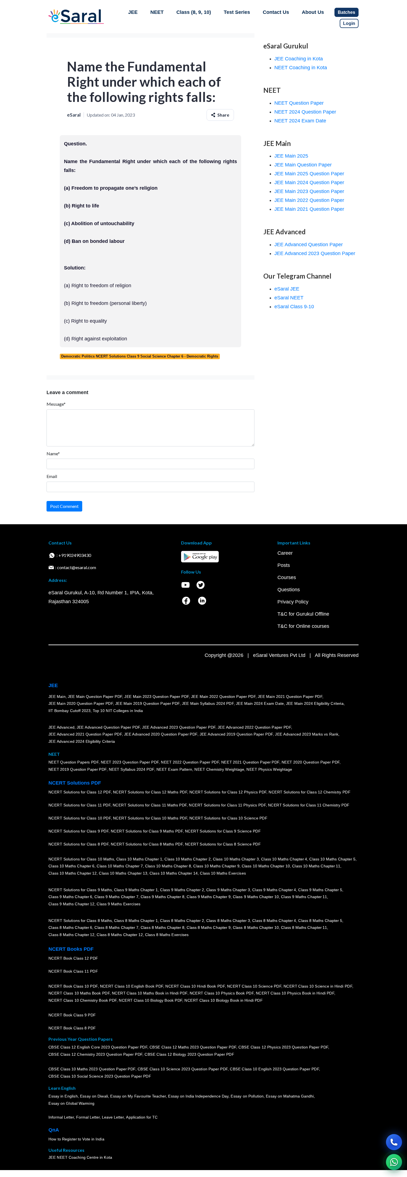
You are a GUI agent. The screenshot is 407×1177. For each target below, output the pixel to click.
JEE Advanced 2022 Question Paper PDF (254, 727)
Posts (283, 565)
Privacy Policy (292, 602)
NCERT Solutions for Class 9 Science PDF (223, 831)
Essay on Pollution (247, 1096)
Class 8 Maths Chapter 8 (162, 928)
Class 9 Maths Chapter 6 (70, 897)
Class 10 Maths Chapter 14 (174, 873)
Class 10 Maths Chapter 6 (71, 866)
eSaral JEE (286, 289)
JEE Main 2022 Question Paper (309, 200)
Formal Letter (88, 1117)
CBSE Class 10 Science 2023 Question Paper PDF (183, 1069)
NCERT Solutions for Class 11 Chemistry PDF (308, 805)
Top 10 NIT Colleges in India (118, 710)
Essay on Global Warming (71, 1103)
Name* (53, 453)
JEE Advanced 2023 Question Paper (314, 253)
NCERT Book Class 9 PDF (72, 1015)
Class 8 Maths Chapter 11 (304, 928)
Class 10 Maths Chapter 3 (236, 859)
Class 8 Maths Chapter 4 (274, 920)
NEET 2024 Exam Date (300, 121)
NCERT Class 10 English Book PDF (131, 986)
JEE (133, 12)
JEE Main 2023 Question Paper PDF (156, 696)
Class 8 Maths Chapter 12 (71, 934)
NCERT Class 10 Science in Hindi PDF (318, 986)
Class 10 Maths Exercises (223, 873)
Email (52, 476)
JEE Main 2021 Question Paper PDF (290, 696)
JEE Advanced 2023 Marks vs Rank (306, 734)
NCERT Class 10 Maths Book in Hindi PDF (149, 993)
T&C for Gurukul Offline (303, 614)
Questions (288, 589)
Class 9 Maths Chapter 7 (116, 897)
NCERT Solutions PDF (74, 783)
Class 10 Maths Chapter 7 (120, 866)
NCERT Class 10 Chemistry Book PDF (82, 1000)
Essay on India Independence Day (198, 1096)
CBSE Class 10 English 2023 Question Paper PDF (274, 1069)
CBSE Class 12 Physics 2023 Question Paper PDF (283, 1047)
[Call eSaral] (394, 1142)
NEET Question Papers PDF (73, 762)
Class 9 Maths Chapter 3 (228, 890)
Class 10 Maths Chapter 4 (284, 859)
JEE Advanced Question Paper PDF (108, 727)
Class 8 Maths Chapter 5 (320, 920)
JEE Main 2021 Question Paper (309, 209)
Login (349, 23)
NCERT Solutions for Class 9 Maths (80, 890)
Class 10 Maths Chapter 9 (216, 866)
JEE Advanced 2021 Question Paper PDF (85, 734)
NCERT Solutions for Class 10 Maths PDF (150, 818)
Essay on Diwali (94, 1096)
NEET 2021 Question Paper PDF (250, 762)
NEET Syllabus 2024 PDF (131, 769)
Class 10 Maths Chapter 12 (72, 873)
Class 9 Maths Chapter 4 (274, 890)
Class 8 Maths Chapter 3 (228, 920)
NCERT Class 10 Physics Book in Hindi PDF (295, 993)
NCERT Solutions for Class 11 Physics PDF (227, 805)
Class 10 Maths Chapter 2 (187, 859)
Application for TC (142, 1117)
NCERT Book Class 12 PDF (73, 958)
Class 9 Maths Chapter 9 (208, 897)
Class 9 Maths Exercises (118, 904)
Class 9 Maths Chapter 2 (182, 890)
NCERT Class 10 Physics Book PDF (222, 993)
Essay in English (63, 1096)
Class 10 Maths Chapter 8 (168, 866)
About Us (313, 12)
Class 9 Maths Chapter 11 (304, 897)
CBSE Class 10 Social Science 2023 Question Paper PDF (99, 1076)
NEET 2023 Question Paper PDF (130, 762)
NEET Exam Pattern (174, 769)
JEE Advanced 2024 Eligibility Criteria (81, 741)
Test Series (237, 12)
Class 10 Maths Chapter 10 (266, 866)
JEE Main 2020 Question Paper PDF (80, 703)
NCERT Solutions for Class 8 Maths (80, 920)
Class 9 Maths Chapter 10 (256, 897)
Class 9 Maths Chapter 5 (320, 890)
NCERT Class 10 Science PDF (254, 986)
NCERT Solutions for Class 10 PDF (79, 818)
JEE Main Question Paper (303, 165)
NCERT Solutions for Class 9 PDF (78, 831)
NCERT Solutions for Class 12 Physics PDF (227, 792)
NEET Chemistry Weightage (219, 769)
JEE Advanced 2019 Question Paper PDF (236, 734)
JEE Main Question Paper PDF (95, 696)
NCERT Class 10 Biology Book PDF (150, 1000)
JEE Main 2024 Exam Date (260, 703)
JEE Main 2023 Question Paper (309, 191)
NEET (157, 12)
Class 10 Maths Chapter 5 (332, 859)
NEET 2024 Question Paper (305, 112)
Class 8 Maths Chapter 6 (70, 928)
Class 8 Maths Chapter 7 (116, 928)
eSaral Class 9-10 (294, 306)
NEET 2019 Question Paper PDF (77, 769)
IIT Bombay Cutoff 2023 (69, 710)
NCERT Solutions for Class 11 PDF (79, 805)
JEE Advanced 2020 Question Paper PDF (160, 734)
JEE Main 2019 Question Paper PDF (147, 703)
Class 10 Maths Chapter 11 (316, 866)
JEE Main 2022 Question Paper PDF (223, 696)
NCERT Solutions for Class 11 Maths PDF (150, 805)
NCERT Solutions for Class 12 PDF (79, 792)
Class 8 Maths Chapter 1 (136, 920)
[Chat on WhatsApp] (394, 1162)
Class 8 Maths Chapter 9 (208, 928)
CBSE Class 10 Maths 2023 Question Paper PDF (91, 1069)
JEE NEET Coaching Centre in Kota (80, 1157)
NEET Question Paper (299, 103)
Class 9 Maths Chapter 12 (71, 904)
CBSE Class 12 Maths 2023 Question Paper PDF (193, 1047)
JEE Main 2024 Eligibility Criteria (315, 703)
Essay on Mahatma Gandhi (290, 1096)
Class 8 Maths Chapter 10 (256, 928)
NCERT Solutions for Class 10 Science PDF (228, 818)
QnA (53, 1130)
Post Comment (64, 506)
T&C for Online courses (303, 626)
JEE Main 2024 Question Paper (309, 182)
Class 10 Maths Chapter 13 (123, 873)
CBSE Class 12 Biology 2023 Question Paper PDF (189, 1054)
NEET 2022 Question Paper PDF (190, 762)
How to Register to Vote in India (76, 1139)
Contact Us (276, 12)
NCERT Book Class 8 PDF (72, 1028)
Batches (346, 12)
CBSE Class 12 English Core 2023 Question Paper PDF (97, 1047)
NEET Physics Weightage (269, 769)
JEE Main (57, 696)
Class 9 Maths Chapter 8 (162, 897)
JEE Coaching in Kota (298, 58)
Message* (56, 404)
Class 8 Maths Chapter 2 (182, 920)
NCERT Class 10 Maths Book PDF (79, 993)
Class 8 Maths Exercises (167, 934)
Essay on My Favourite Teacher (138, 1096)
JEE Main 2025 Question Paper (309, 173)
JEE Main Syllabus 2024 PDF (208, 703)
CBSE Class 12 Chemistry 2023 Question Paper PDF (95, 1054)
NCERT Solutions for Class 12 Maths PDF (150, 792)
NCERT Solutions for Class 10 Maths (81, 859)
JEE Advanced (61, 727)
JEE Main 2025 (291, 156)
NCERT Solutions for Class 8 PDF (78, 844)
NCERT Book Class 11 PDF (73, 971)
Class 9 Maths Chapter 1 (136, 890)
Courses (286, 577)
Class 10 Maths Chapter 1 (139, 859)
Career (285, 553)
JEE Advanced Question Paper (308, 244)
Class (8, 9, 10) (193, 12)
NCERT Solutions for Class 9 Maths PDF (147, 831)
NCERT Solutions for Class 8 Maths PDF (147, 844)
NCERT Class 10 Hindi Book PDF (195, 986)
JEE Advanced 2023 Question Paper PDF (178, 727)
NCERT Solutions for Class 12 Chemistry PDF (309, 792)
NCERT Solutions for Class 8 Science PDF (223, 844)
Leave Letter (113, 1117)
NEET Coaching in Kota (300, 67)
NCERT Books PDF (71, 949)
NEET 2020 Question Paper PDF (311, 762)
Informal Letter (61, 1117)
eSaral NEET (288, 297)
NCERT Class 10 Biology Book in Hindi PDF (223, 1000)
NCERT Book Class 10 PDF (73, 986)
